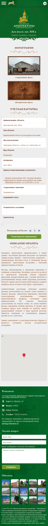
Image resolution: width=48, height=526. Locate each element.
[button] (24, 355)
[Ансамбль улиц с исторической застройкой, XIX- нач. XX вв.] (15, 492)
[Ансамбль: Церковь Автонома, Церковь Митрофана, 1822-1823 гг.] (33, 492)
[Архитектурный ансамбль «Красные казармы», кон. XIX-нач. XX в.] (15, 483)
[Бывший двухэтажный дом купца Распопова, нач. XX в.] (42, 500)
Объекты (32, 35)
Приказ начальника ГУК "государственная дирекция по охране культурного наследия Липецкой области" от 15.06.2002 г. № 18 (23, 180)
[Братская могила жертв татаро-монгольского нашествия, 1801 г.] (24, 483)
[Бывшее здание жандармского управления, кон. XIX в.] (33, 483)
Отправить (11, 467)
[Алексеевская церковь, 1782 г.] (6, 483)
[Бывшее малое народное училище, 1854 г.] (33, 500)
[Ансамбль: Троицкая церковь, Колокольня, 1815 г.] (24, 492)
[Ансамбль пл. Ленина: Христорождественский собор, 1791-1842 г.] (6, 500)
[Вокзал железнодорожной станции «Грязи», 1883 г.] (6, 492)
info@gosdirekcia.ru (10, 424)
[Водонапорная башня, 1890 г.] (42, 483)
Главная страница (19, 35)
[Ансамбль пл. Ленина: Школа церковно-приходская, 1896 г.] (42, 492)
